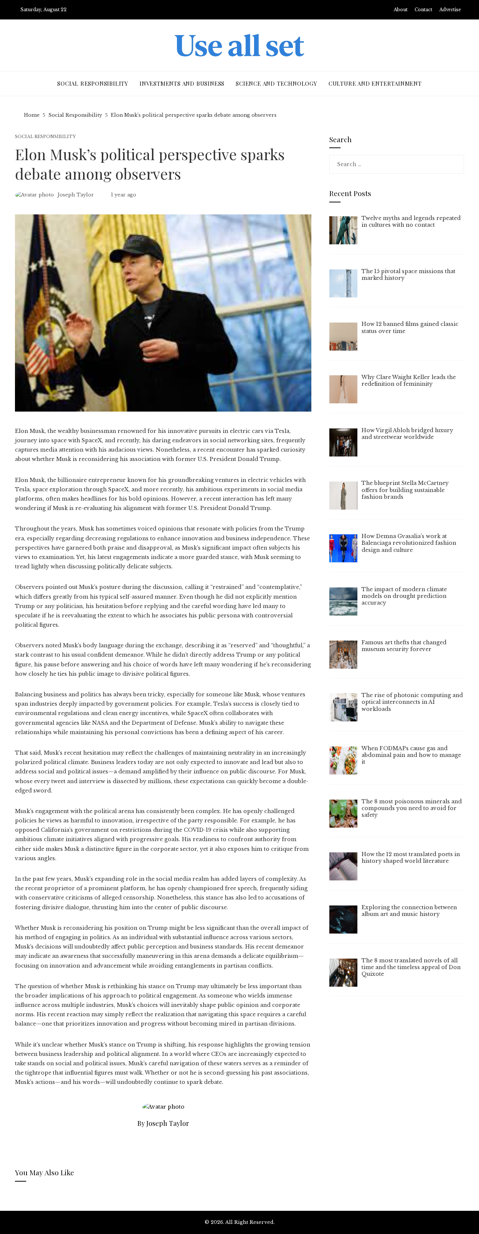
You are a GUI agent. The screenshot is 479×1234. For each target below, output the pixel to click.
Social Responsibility (45, 137)
